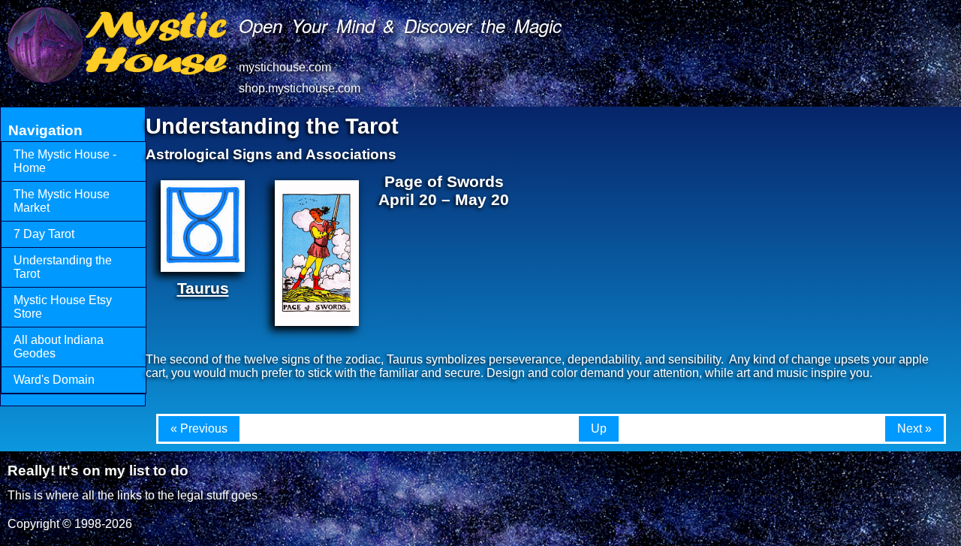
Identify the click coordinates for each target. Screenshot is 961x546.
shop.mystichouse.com (299, 88)
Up (599, 428)
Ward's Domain (54, 379)
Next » (914, 428)
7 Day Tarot (44, 234)
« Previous (198, 428)
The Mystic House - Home (65, 161)
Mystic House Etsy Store (63, 307)
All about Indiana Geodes (59, 346)
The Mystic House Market (62, 201)
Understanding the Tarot (63, 267)
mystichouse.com (285, 67)
